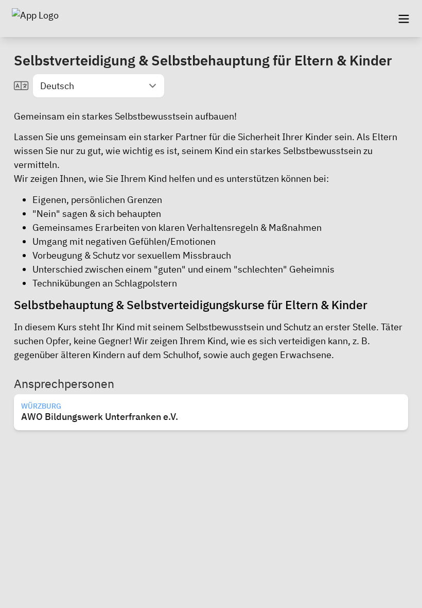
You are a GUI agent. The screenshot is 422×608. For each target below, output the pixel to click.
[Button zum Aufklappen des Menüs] (403, 18)
